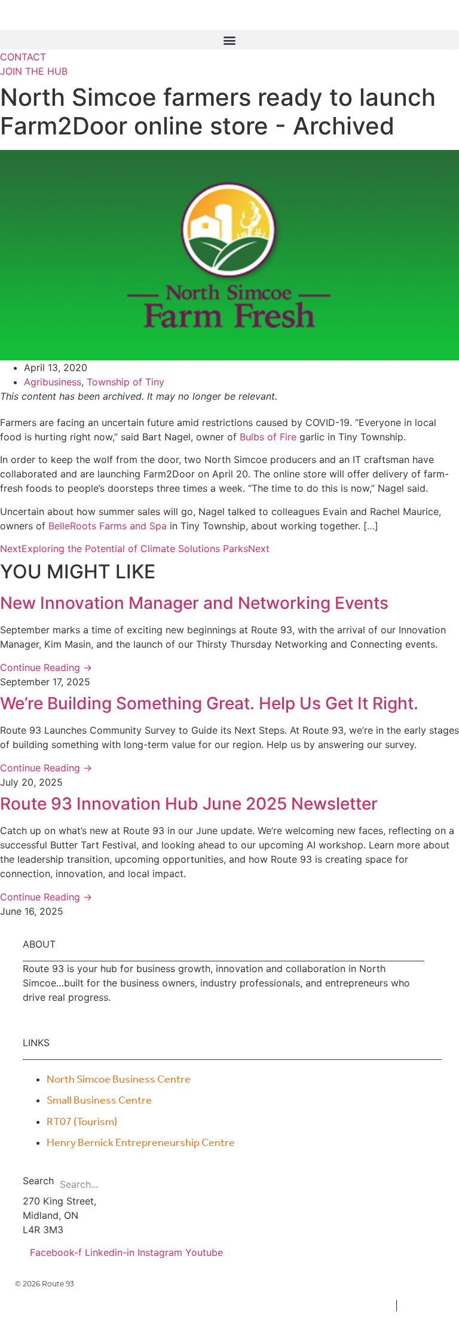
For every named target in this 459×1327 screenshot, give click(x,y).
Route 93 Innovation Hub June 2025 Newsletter (189, 803)
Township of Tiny (125, 382)
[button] (229, 40)
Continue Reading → (46, 667)
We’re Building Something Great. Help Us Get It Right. (209, 703)
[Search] (221, 1184)
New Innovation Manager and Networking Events (194, 603)
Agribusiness (52, 382)
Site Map (424, 1305)
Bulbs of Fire (268, 437)
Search (38, 1181)
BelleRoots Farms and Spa (107, 526)
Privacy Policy (357, 1305)
